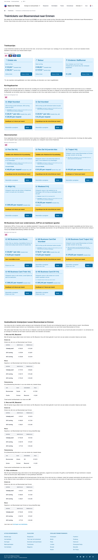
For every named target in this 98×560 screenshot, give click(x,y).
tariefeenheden (16, 399)
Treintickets (10, 10)
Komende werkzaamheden (34, 542)
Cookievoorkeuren (23, 557)
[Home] (5, 10)
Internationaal (70, 5)
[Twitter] (77, 556)
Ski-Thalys (76, 549)
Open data (10, 557)
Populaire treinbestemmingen (58, 533)
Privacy (15, 557)
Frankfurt (75, 536)
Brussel (52, 547)
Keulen (52, 549)
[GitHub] (93, 556)
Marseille (75, 547)
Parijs (51, 542)
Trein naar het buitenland (34, 539)
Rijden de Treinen (15, 556)
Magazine (29, 547)
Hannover (75, 542)
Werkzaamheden (8, 544)
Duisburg (75, 539)
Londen (52, 544)
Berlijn (51, 539)
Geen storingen (7, 1)
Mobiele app (7, 536)
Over (86, 5)
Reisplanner (45, 5)
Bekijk (27, 127)
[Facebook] (80, 556)
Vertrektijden (54, 5)
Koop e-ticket (25, 74)
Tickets (62, 5)
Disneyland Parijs (77, 544)
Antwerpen (53, 536)
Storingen (6, 542)
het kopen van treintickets (20, 524)
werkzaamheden (15, 1)
